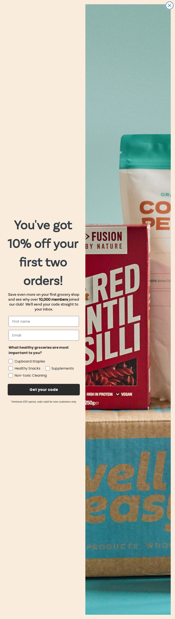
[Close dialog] (169, 5)
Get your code (43, 389)
